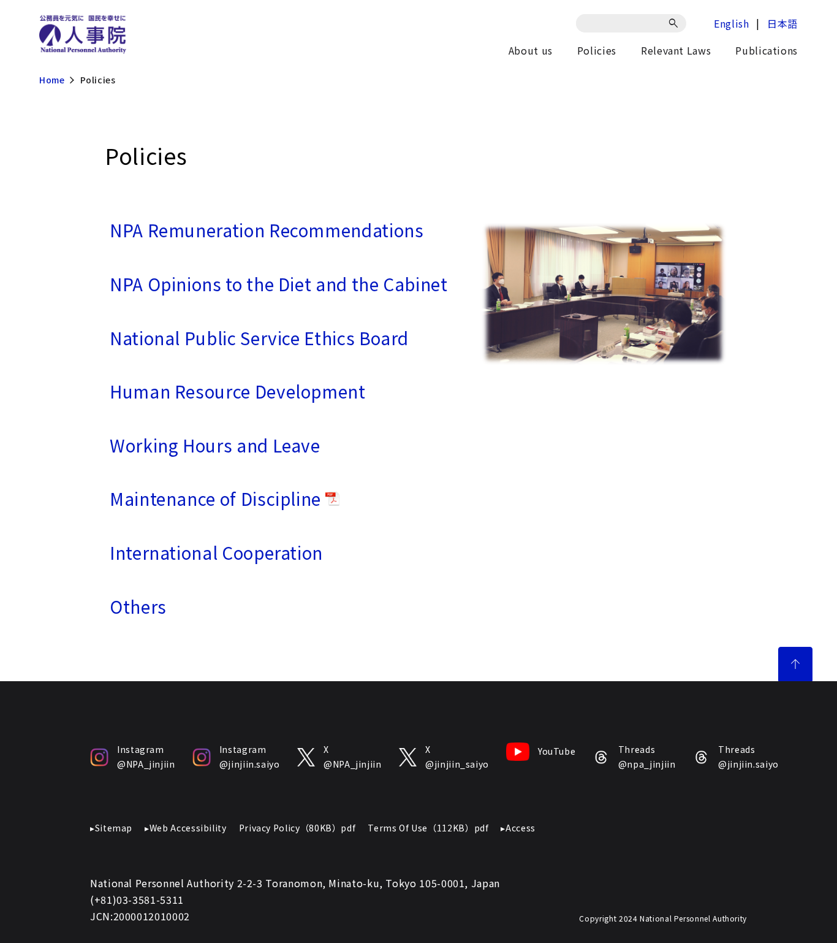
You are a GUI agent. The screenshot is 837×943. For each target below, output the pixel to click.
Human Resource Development (238, 391)
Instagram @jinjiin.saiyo (249, 756)
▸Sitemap (111, 828)
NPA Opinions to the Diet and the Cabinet (279, 284)
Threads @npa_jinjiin (646, 756)
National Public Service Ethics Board (259, 338)
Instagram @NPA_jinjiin (146, 756)
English (731, 23)
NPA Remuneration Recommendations (266, 230)
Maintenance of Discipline (217, 498)
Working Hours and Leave (215, 445)
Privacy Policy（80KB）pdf (297, 828)
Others (138, 606)
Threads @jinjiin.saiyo (748, 756)
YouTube (556, 751)
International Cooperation (216, 552)
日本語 (782, 23)
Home (52, 80)
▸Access (518, 828)
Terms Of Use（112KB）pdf (428, 828)
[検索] (675, 23)
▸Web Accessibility (186, 828)
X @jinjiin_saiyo (457, 756)
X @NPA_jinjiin (353, 756)
